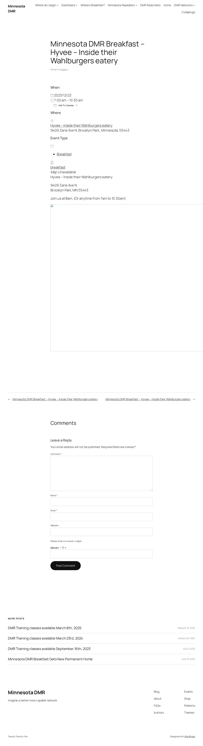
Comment (56, 453)
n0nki (63, 69)
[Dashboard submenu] (77, 5)
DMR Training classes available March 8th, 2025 (44, 628)
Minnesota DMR (26, 692)
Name (54, 495)
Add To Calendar (66, 105)
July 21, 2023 (189, 648)
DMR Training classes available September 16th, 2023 (49, 649)
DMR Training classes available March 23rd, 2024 (45, 638)
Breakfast (64, 154)
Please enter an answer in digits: (66, 541)
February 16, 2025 (186, 627)
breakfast (57, 167)
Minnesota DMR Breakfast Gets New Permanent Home (50, 659)
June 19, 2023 (188, 658)
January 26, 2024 (186, 638)
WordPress (189, 736)
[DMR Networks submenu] (194, 5)
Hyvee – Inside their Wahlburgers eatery (81, 125)
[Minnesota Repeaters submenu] (136, 5)
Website (54, 525)
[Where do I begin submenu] (57, 5)
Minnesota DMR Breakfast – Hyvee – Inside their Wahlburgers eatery (55, 399)
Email (53, 510)
